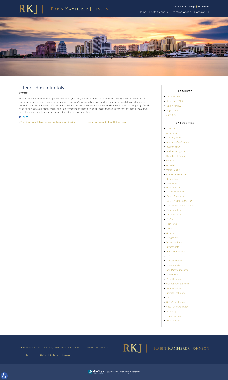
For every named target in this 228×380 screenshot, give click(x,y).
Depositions (172, 183)
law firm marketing (114, 373)
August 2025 (172, 110)
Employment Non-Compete (179, 205)
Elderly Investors (175, 196)
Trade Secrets (173, 316)
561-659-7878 (102, 348)
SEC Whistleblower (175, 302)
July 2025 (171, 115)
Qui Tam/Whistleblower (178, 283)
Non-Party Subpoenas (177, 270)
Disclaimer (54, 355)
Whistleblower (173, 320)
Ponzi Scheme (173, 279)
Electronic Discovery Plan (179, 201)
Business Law (173, 146)
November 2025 (174, 106)
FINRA (169, 219)
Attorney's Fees (174, 137)
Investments (172, 247)
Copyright (171, 165)
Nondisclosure (173, 274)
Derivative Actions (175, 191)
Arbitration (172, 133)
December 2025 (174, 101)
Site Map (43, 355)
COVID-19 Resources (177, 174)
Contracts (171, 160)
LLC (168, 256)
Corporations (173, 170)
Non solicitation (174, 260)
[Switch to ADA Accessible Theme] (4, 375)
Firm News (171, 224)
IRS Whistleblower (175, 251)
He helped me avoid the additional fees (107, 122)
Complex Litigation (175, 156)
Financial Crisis (174, 214)
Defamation (172, 179)
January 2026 (173, 96)
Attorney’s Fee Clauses (177, 142)
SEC (168, 297)
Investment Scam (175, 242)
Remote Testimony (175, 293)
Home (142, 12)
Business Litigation (175, 151)
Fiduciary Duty (173, 210)
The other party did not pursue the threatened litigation (48, 122)
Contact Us (201, 12)
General (170, 233)
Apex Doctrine (173, 187)
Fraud (169, 228)
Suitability (171, 311)
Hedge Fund (172, 237)
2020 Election (173, 128)
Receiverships (173, 288)
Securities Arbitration (177, 306)
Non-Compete (173, 265)
